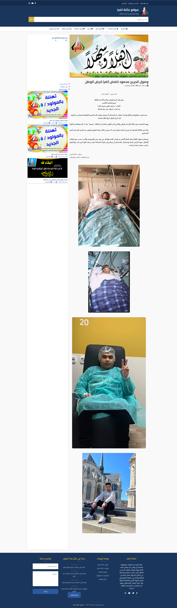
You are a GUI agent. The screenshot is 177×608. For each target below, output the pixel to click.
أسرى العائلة (66, 28)
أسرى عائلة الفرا (102, 564)
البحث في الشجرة (133, 3)
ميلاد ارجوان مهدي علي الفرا (58, 120)
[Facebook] (35, 3)
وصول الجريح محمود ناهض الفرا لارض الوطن (74, 590)
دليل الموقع (53, 28)
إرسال (45, 591)
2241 (54, 122)
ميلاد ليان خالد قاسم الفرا (59, 154)
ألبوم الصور (99, 28)
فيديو (89, 28)
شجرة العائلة (112, 28)
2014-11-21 (63, 122)
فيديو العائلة (103, 571)
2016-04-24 (63, 182)
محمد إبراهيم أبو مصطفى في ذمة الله (55, 179)
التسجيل (124, 3)
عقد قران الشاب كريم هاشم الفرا (74, 567)
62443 (47, 182)
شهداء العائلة (78, 28)
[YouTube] (32, 3)
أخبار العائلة (103, 579)
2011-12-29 (63, 156)
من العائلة (64, 86)
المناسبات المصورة (103, 575)
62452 (48, 156)
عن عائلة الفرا (144, 3)
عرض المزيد (74, 595)
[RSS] (29, 3)
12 (54, 182)
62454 (45, 122)
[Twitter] (133, 593)
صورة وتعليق (63, 89)
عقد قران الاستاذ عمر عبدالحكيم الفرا (74, 582)
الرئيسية (123, 28)
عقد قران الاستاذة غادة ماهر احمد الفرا (74, 575)
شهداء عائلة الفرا (103, 568)
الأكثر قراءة (64, 84)
